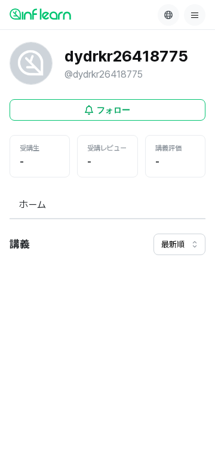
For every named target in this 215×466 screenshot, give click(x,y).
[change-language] (168, 15)
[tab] (33, 205)
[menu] (194, 15)
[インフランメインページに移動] (40, 13)
